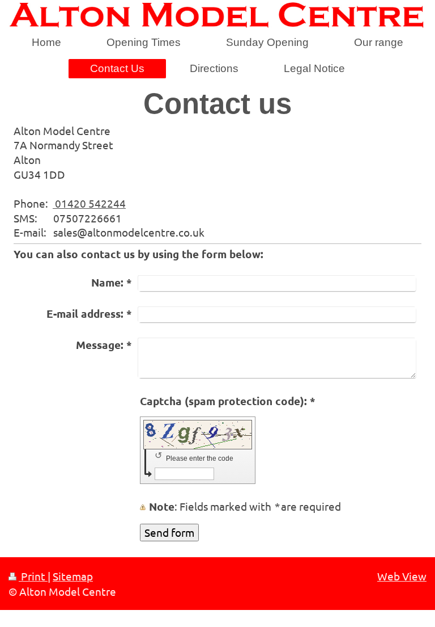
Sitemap (73, 576)
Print (33, 576)
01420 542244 (89, 203)
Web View (402, 576)
